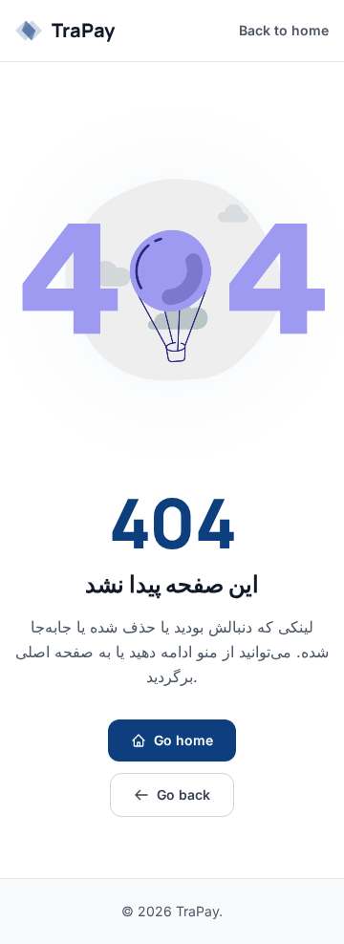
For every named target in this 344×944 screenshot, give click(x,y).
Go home (183, 740)
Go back (183, 794)
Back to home (284, 30)
